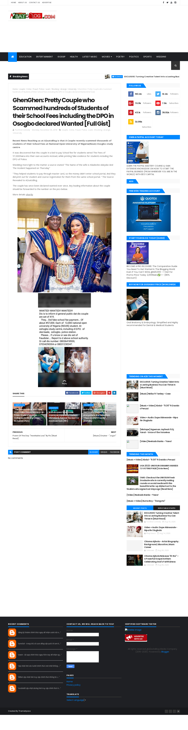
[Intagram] (170, 711)
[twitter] (167, 2)
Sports (147, 56)
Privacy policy (73, 684)
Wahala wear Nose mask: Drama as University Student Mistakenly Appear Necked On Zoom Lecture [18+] (64, 416)
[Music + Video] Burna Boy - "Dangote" (146, 500)
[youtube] (171, 2)
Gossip (61, 56)
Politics (134, 56)
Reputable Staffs (166, 508)
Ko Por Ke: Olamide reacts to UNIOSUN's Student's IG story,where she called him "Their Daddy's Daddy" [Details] (97, 415)
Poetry (120, 56)
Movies (106, 56)
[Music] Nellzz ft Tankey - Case (155, 393)
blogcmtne (23, 630)
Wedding (161, 56)
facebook (114, 452)
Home (13, 2)
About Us (22, 2)
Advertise (47, 2)
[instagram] (175, 2)
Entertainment (44, 56)
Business (102, 76)
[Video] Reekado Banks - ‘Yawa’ (156, 441)
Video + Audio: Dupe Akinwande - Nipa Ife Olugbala (159, 419)
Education (25, 56)
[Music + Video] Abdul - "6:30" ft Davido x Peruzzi (159, 407)
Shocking (55, 89)
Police (41, 89)
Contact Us (34, 2)
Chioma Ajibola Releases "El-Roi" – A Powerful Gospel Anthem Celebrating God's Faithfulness (161, 559)
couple (22, 89)
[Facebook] (166, 711)
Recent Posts (140, 508)
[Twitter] (174, 711)
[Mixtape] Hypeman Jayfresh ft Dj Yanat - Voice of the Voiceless (157, 431)
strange (63, 89)
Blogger (165, 651)
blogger (94, 452)
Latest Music (89, 56)
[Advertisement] (126, 28)
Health (74, 56)
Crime (28, 89)
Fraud (35, 89)
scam (48, 89)
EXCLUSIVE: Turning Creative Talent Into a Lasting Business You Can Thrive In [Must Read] (159, 384)
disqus (104, 452)
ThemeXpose (25, 711)
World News (17, 65)
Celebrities (88, 405)
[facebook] (163, 2)
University (72, 89)
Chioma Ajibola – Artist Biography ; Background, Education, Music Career (161, 544)
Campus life (19, 405)
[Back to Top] (178, 711)
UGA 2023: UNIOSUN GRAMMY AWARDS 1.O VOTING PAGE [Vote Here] (159, 467)
